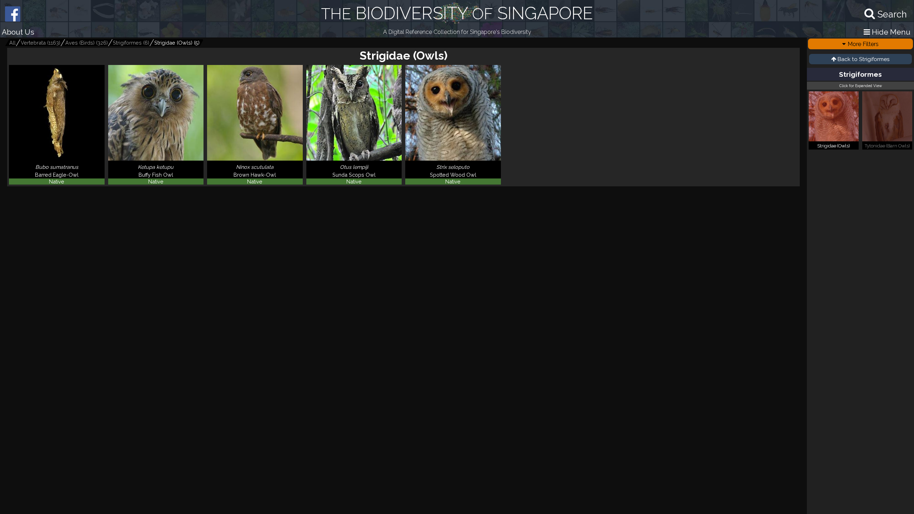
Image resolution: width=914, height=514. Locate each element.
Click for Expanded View (860, 86)
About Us (18, 31)
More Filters (863, 43)
